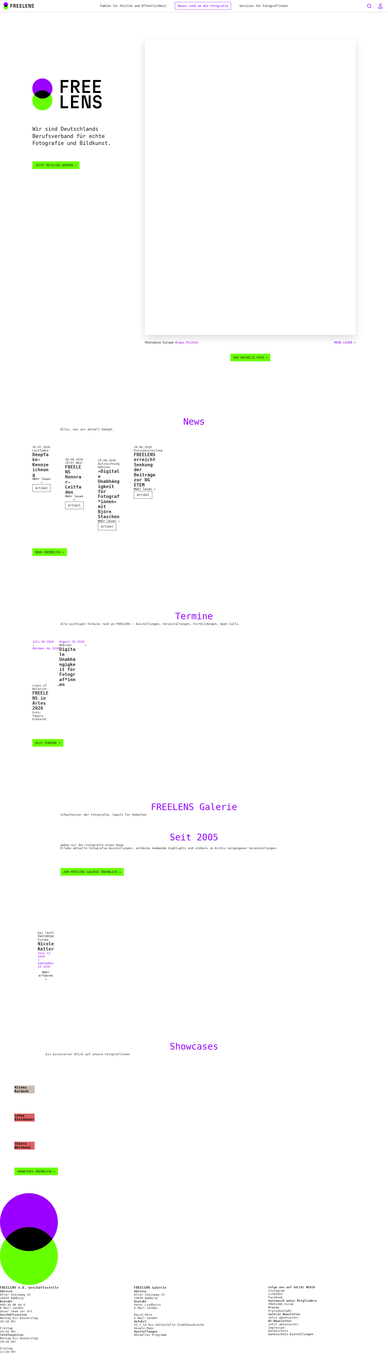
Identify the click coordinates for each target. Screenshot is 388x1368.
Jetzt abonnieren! (283, 1317)
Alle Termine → (47, 743)
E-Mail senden (11, 1308)
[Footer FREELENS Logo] (194, 1284)
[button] (380, 6)
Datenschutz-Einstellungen (290, 1334)
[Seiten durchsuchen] (369, 6)
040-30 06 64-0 (12, 1304)
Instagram (276, 1290)
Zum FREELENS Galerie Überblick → (92, 872)
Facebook (275, 1297)
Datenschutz (278, 1330)
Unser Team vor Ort (16, 1311)
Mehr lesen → (42, 480)
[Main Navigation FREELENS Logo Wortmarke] (19, 6)
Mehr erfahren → (46, 976)
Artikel (41, 488)
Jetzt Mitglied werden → (56, 165)
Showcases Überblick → (36, 1171)
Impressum (276, 1327)
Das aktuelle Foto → (250, 357)
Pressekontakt (280, 1310)
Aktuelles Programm (150, 1335)
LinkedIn (275, 1294)
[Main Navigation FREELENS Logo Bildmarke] (6, 6)
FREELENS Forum (280, 1304)
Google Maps (144, 1328)
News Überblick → (49, 552)
